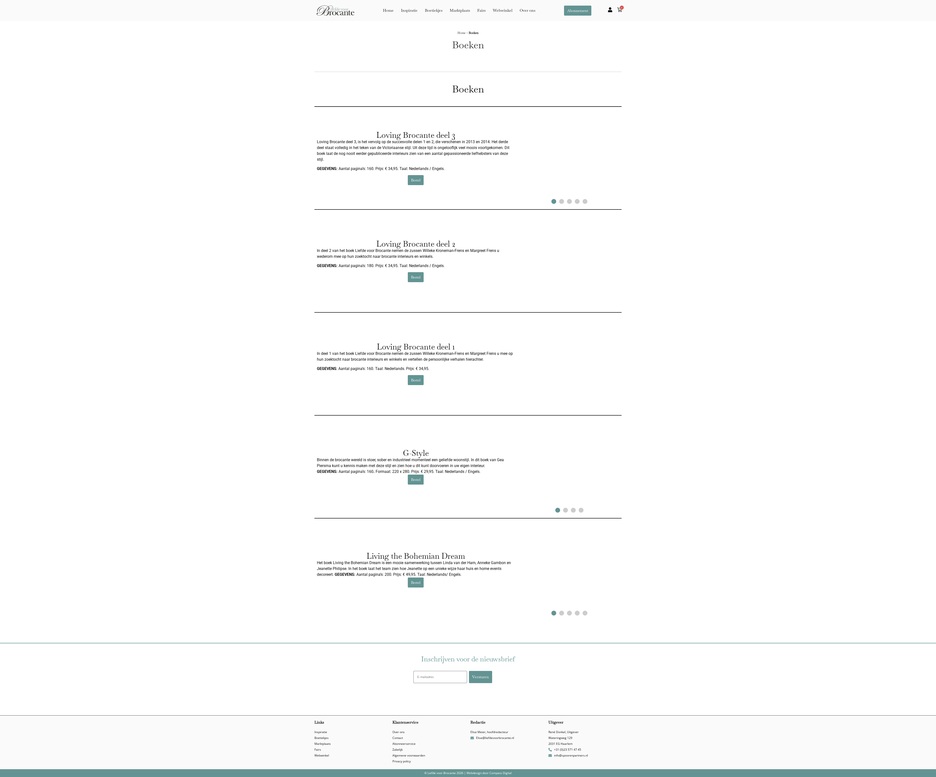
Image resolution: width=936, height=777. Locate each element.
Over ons (527, 10)
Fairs (481, 10)
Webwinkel (502, 10)
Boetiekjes (433, 10)
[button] (553, 201)
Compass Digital (500, 773)
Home (388, 10)
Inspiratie (409, 10)
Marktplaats (460, 10)
